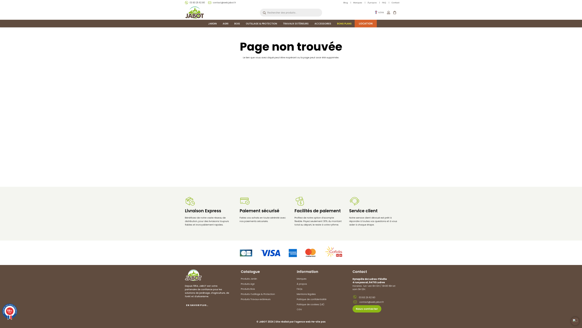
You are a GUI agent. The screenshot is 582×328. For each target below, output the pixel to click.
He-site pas (318, 321)
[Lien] (388, 12)
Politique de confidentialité (311, 299)
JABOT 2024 (266, 321)
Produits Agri (248, 283)
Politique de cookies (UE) (310, 304)
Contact (395, 2)
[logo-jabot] (194, 12)
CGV (299, 309)
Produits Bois (248, 288)
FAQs (299, 288)
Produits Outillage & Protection (258, 294)
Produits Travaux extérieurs (256, 299)
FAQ (384, 2)
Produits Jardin (249, 278)
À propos (372, 2)
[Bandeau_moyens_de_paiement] (291, 253)
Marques (357, 2)
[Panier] (394, 12)
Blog (345, 2)
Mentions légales (306, 294)
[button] (219, 23)
